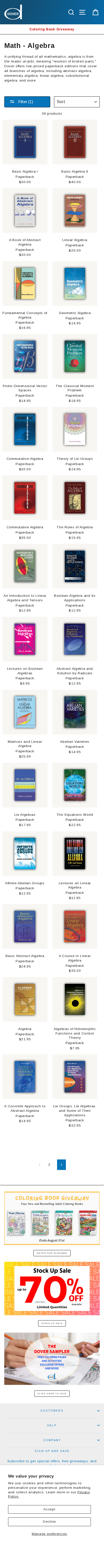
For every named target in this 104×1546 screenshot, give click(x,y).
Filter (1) (25, 102)
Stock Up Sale (52, 1323)
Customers (52, 1410)
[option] (52, 29)
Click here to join (52, 1393)
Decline (49, 1521)
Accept (49, 1509)
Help (52, 1425)
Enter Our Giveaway (52, 1253)
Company (52, 1440)
